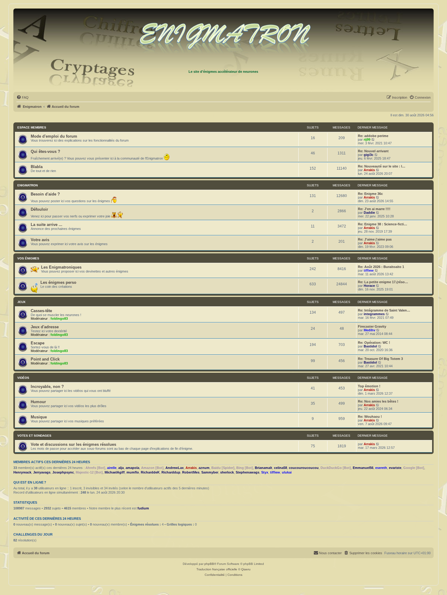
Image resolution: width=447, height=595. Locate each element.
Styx (264, 472)
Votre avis (40, 240)
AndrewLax (174, 468)
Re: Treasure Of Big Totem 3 (380, 359)
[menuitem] (22, 97)
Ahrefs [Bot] (95, 468)
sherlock (227, 472)
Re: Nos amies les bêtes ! (378, 401)
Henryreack (22, 472)
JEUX (21, 302)
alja (121, 468)
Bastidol (370, 346)
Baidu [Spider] (222, 468)
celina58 (280, 468)
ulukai (287, 472)
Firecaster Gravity (372, 326)
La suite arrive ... (46, 224)
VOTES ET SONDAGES (34, 435)
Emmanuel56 (363, 468)
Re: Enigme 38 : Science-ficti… (382, 224)
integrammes (374, 314)
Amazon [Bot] (152, 468)
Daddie (369, 212)
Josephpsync (63, 472)
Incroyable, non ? (47, 386)
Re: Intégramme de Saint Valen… (384, 310)
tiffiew (369, 270)
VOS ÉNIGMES (28, 258)
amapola (132, 468)
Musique (39, 417)
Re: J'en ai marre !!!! (374, 209)
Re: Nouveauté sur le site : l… (381, 166)
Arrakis (369, 170)
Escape (37, 343)
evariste (395, 468)
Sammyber (209, 472)
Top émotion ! (369, 386)
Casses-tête (41, 310)
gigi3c (368, 155)
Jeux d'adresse (45, 327)
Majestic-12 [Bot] (89, 472)
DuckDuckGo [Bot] (336, 468)
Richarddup (170, 472)
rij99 (367, 139)
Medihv (369, 330)
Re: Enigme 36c (370, 193)
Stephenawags (247, 472)
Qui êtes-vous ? (45, 151)
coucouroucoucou (304, 468)
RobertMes (190, 472)
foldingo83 (59, 318)
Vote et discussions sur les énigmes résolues (73, 444)
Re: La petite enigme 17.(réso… (383, 282)
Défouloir (39, 209)
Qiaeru (246, 569)
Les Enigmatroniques (61, 267)
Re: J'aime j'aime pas (375, 239)
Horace (369, 285)
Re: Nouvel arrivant (373, 151)
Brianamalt (263, 468)
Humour (38, 402)
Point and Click (45, 359)
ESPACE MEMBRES (31, 127)
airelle (111, 468)
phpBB (209, 563)
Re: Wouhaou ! (370, 416)
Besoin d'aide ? (45, 194)
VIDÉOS (23, 377)
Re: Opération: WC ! (374, 342)
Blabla (37, 166)
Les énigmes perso (58, 282)
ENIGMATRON (27, 185)
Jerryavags (41, 472)
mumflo (132, 472)
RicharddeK (150, 472)
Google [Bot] (413, 468)
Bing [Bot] (244, 468)
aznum (204, 468)
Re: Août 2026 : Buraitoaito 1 (381, 267)
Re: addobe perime (373, 136)
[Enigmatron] (223, 39)
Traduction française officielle (216, 569)
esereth (381, 468)
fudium (143, 508)
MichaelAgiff (115, 472)
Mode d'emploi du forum (54, 136)
